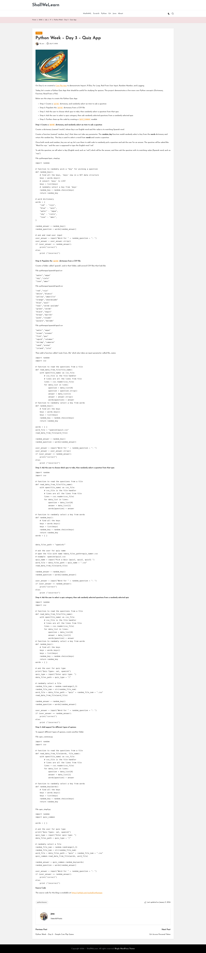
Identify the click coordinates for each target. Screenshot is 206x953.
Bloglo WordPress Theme (125, 949)
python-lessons (42, 902)
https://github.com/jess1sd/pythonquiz (87, 893)
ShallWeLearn (45, 5)
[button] (56, 918)
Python (39, 33)
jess (53, 914)
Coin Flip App (61, 86)
